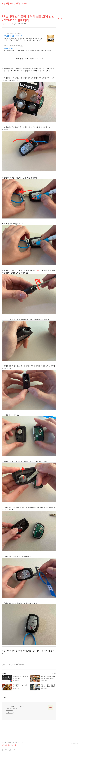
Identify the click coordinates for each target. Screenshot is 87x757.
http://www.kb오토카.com (10, 33)
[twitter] (6, 750)
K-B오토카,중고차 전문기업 (13, 36)
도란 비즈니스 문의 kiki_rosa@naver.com (18, 742)
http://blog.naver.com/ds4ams (12, 45)
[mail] (17, 750)
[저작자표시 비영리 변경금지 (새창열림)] (21, 664)
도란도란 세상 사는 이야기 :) (16, 3)
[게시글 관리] (10, 664)
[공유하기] (8, 664)
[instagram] (10, 750)
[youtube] (14, 750)
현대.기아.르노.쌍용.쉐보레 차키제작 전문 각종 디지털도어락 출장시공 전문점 (27, 50)
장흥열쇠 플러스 (9, 48)
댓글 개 (4, 697)
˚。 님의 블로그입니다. (11, 708)
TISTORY (4, 742)
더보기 (54, 673)
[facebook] (2, 750)
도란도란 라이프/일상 (7, 24)
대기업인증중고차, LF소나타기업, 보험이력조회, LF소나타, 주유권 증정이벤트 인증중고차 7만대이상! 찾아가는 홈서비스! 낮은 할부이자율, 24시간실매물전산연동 (23, 39)
